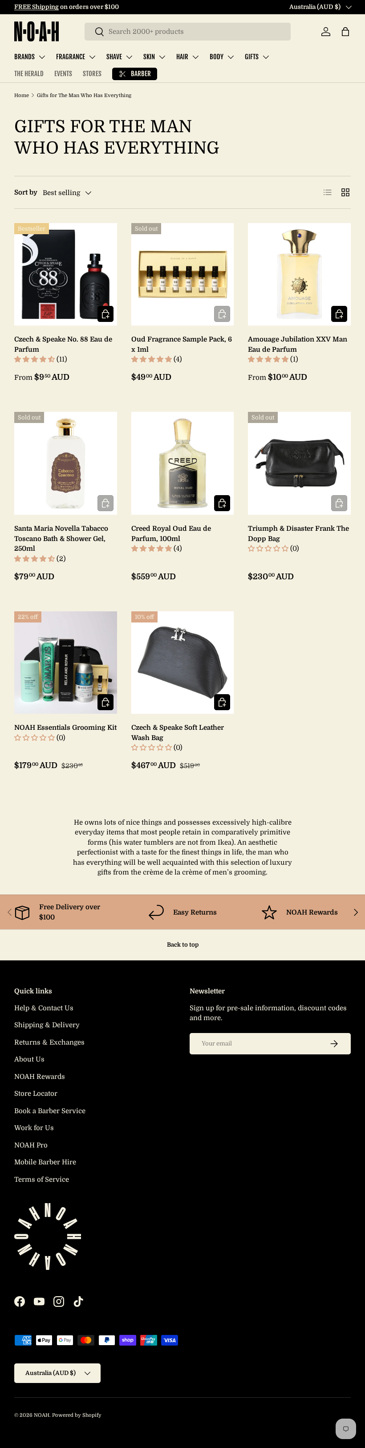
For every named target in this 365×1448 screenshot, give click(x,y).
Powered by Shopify (76, 1415)
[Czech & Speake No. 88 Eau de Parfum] (65, 274)
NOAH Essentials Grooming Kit (65, 728)
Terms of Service (41, 1179)
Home (21, 95)
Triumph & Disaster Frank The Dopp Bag (298, 534)
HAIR (182, 57)
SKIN (149, 57)
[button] (345, 31)
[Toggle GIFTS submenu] (265, 57)
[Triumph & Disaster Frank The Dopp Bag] (299, 463)
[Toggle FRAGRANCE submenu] (92, 57)
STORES (92, 73)
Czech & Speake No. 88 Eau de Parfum (63, 344)
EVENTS (63, 73)
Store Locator (35, 1094)
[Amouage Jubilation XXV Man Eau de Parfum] (299, 274)
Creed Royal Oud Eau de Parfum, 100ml (171, 534)
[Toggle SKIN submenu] (162, 57)
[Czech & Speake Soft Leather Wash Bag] (182, 662)
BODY (216, 57)
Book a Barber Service (49, 1111)
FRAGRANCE (70, 57)
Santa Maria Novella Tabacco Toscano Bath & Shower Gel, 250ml (61, 539)
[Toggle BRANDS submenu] (41, 57)
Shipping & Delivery (47, 1025)
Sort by (25, 192)
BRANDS (24, 57)
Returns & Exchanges (49, 1042)
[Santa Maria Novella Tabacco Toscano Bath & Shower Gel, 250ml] (65, 463)
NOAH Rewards (39, 1077)
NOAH (41, 1415)
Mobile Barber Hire (45, 1162)
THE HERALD (29, 73)
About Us (29, 1059)
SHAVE (114, 57)
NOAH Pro (31, 1145)
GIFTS (252, 57)
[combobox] (188, 32)
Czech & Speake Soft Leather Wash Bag (177, 733)
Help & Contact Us (43, 1008)
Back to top (183, 944)
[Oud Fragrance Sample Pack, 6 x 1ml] (182, 274)
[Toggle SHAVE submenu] (129, 57)
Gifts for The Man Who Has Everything (84, 95)
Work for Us (34, 1128)
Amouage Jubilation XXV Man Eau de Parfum (297, 344)
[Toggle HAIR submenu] (195, 57)
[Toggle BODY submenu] (230, 57)
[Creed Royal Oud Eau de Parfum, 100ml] (182, 463)
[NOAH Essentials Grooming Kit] (65, 662)
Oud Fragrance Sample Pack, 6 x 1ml (181, 344)
